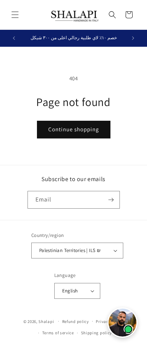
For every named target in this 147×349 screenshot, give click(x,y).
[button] (15, 14)
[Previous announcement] (14, 38)
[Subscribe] (111, 200)
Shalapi (46, 321)
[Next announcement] (133, 38)
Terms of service (58, 332)
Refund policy (75, 321)
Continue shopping (73, 129)
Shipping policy (96, 332)
